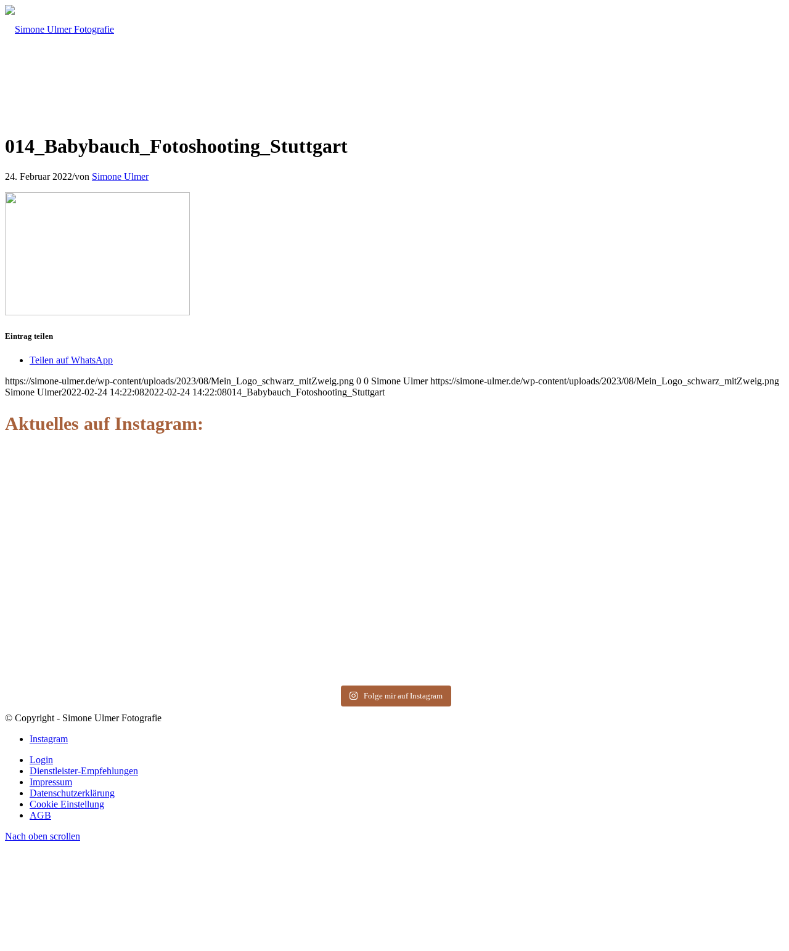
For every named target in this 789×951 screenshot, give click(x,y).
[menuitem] (407, 760)
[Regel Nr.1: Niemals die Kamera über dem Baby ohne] (708, 569)
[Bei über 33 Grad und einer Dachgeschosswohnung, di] (394, 552)
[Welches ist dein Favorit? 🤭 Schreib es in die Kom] (80, 485)
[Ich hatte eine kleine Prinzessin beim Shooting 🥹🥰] (551, 541)
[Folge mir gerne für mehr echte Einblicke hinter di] (237, 507)
